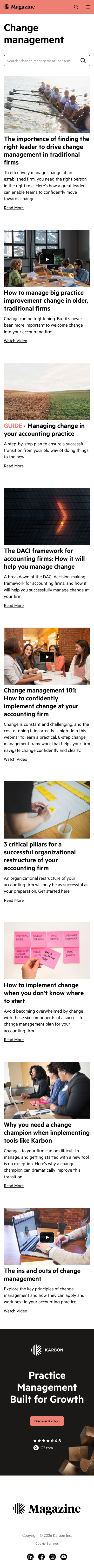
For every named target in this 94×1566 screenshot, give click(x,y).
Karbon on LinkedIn (30, 1557)
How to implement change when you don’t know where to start (44, 993)
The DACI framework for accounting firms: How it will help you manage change (44, 559)
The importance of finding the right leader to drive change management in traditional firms (46, 151)
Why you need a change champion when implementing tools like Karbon (47, 1133)
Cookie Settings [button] (47, 1543)
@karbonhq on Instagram (52, 1557)
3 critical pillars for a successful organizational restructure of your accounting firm (40, 856)
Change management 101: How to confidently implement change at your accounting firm (41, 702)
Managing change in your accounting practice (44, 430)
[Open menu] (88, 7)
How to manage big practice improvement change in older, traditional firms (46, 300)
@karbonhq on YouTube (63, 1557)
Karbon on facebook (41, 1557)
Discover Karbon (47, 1421)
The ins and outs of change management (42, 1275)
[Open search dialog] (76, 7)
